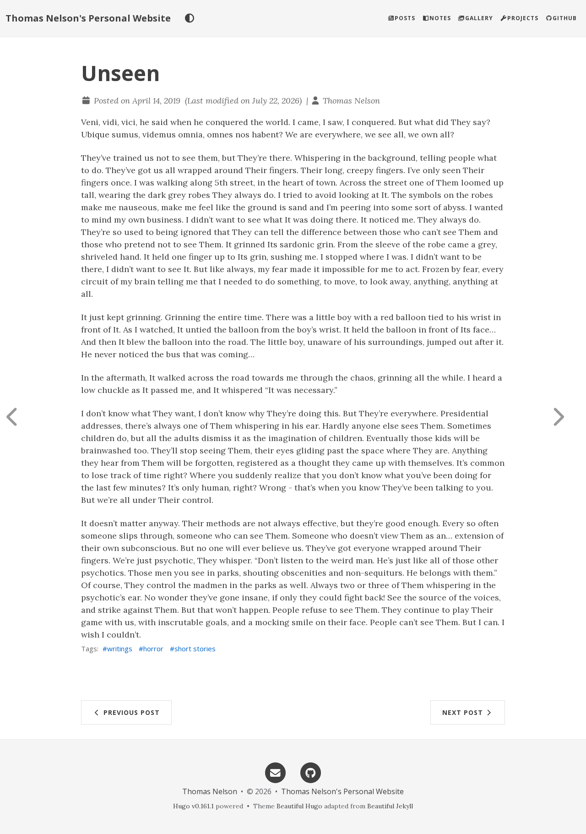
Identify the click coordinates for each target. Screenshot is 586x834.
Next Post (463, 712)
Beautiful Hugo (299, 806)
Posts (405, 18)
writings (119, 648)
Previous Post (130, 712)
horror (153, 648)
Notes (440, 18)
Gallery (479, 18)
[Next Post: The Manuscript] (565, 417)
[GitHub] (311, 772)
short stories (195, 648)
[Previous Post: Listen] (20, 417)
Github (565, 18)
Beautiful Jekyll (390, 806)
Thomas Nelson (351, 100)
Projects (522, 18)
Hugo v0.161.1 (193, 806)
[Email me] (275, 772)
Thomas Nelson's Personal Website (88, 18)
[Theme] (189, 18)
